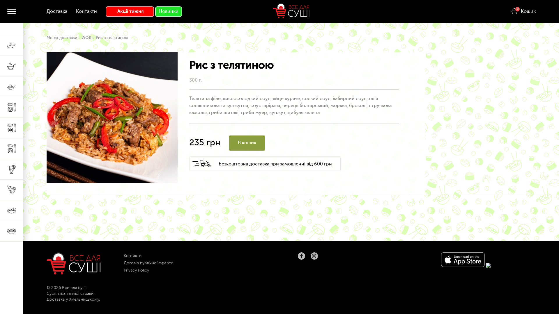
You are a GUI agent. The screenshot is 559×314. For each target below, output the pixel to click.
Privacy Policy (136, 270)
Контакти (86, 11)
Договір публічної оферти (148, 263)
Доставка (57, 11)
